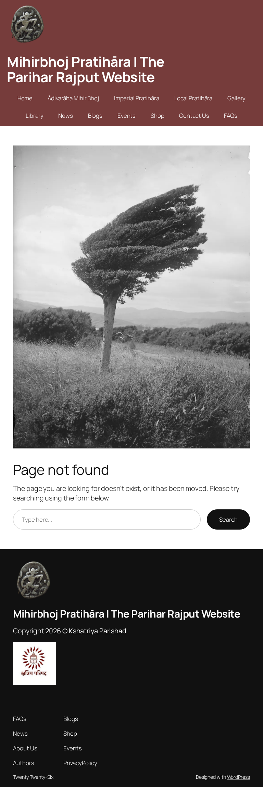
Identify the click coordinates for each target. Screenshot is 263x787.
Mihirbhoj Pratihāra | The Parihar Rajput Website (85, 69)
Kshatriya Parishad (97, 630)
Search (228, 519)
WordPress (238, 777)
